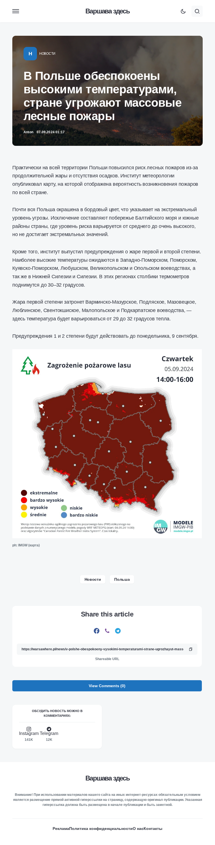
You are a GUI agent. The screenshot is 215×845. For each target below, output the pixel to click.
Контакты (153, 828)
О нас (138, 828)
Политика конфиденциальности (101, 828)
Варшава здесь (107, 11)
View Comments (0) (107, 686)
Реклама (61, 828)
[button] (16, 11)
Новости (47, 54)
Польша (122, 579)
